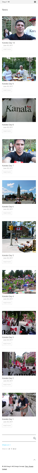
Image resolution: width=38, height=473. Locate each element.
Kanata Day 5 (8, 255)
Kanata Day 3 (8, 337)
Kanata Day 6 (8, 206)
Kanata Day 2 (8, 378)
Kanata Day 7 (8, 165)
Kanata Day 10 (8, 43)
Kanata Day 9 (8, 84)
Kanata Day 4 (8, 296)
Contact (4, 469)
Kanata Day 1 (8, 419)
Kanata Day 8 (8, 124)
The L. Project (29, 466)
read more (7, 49)
